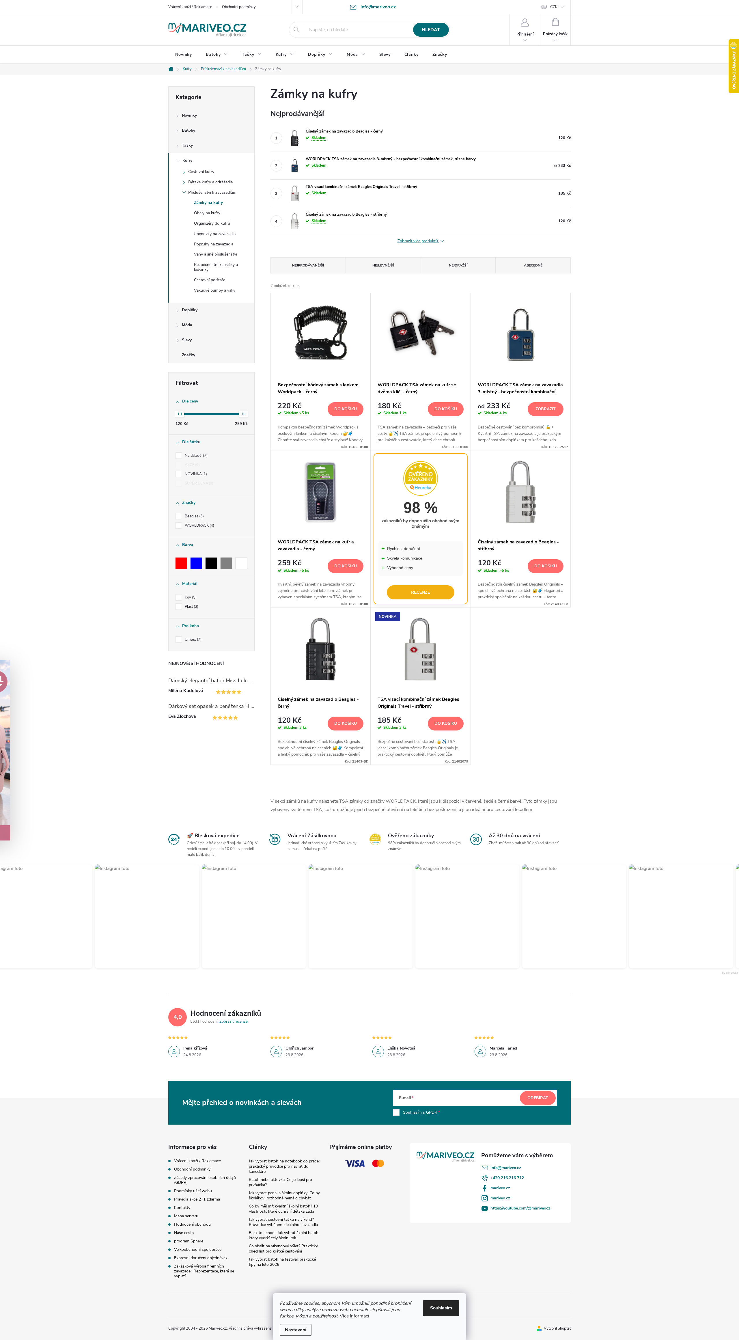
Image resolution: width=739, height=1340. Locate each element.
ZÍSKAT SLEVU (413, 707)
